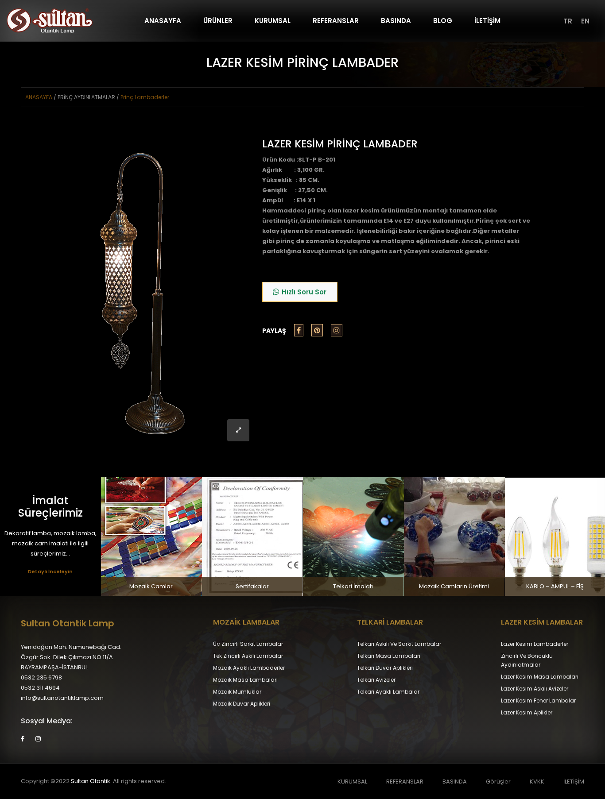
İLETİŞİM (487, 20)
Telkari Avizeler (376, 679)
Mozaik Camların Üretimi (454, 586)
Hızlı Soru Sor (304, 292)
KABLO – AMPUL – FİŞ (555, 586)
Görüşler (498, 781)
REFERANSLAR (336, 20)
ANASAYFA (162, 20)
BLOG (442, 20)
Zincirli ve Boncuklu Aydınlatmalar (527, 660)
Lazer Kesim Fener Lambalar (538, 700)
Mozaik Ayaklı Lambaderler (249, 668)
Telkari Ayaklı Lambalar (388, 691)
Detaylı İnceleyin (50, 571)
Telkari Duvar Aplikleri (385, 668)
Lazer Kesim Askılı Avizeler (534, 688)
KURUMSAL (273, 20)
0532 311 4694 (40, 687)
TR (567, 21)
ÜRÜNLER (218, 20)
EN (585, 21)
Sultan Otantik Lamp (67, 623)
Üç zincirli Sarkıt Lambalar (248, 644)
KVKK (537, 781)
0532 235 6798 (41, 677)
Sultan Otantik (90, 781)
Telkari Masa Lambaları (388, 656)
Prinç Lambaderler (144, 97)
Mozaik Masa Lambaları (245, 679)
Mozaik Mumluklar (237, 691)
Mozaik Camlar (151, 586)
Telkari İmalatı (353, 586)
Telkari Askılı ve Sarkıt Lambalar (399, 644)
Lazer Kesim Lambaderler (534, 644)
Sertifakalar (252, 586)
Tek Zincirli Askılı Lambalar (248, 656)
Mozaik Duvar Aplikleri (241, 703)
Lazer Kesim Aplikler (526, 712)
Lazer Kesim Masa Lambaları (539, 676)
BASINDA (396, 20)
